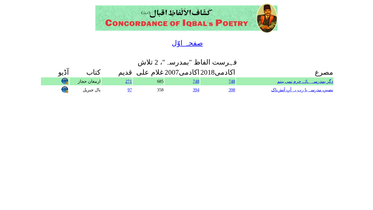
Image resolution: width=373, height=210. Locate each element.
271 (128, 81)
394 (196, 90)
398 (232, 90)
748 (232, 81)
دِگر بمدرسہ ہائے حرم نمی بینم (305, 81)
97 (130, 90)
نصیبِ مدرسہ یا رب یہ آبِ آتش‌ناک (302, 90)
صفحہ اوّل (187, 43)
